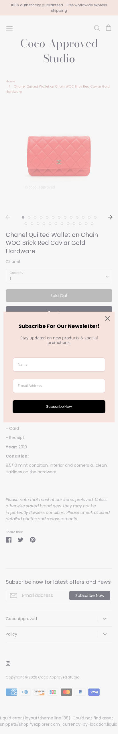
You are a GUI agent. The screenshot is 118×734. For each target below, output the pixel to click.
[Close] (108, 318)
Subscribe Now (59, 406)
